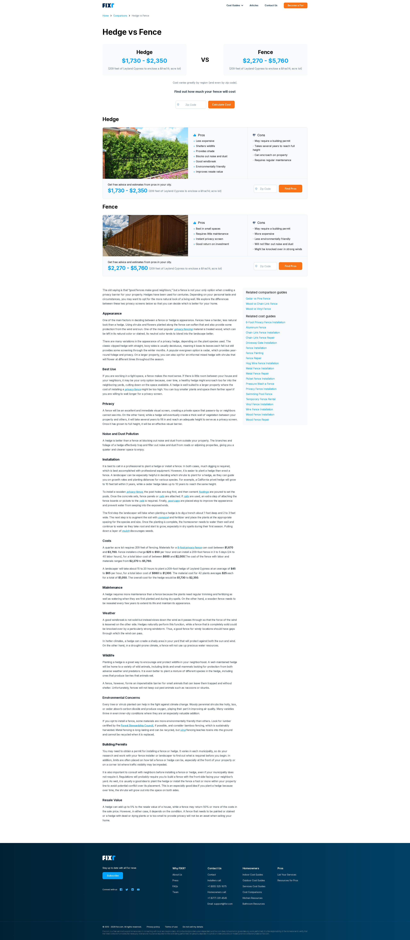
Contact (212, 874)
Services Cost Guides (254, 886)
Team (175, 892)
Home (105, 15)
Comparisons (120, 15)
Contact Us (271, 5)
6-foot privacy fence (189, 547)
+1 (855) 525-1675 (217, 886)
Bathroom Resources (254, 903)
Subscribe (113, 875)
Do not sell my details (193, 927)
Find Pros (290, 188)
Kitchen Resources (252, 898)
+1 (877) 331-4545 (217, 898)
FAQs (175, 886)
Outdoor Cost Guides (254, 880)
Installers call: (214, 880)
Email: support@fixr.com (220, 903)
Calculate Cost (221, 104)
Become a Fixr (296, 5)
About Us (177, 874)
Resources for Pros (288, 880)
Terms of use (171, 927)
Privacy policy (153, 927)
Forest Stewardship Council (137, 725)
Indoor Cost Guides (253, 874)
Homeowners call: (217, 892)
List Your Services (287, 874)
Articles (254, 5)
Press (175, 880)
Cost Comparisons (252, 892)
